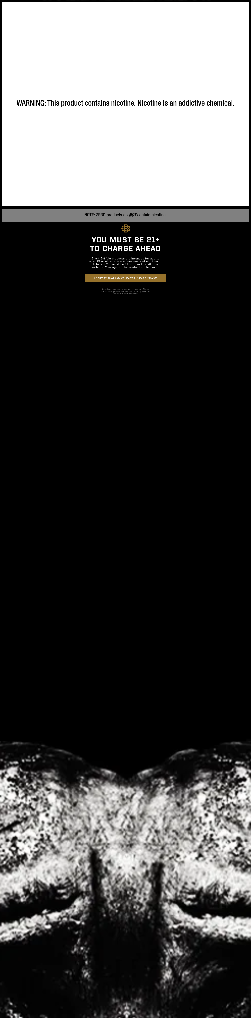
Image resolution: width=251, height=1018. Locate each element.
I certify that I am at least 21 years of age (125, 278)
